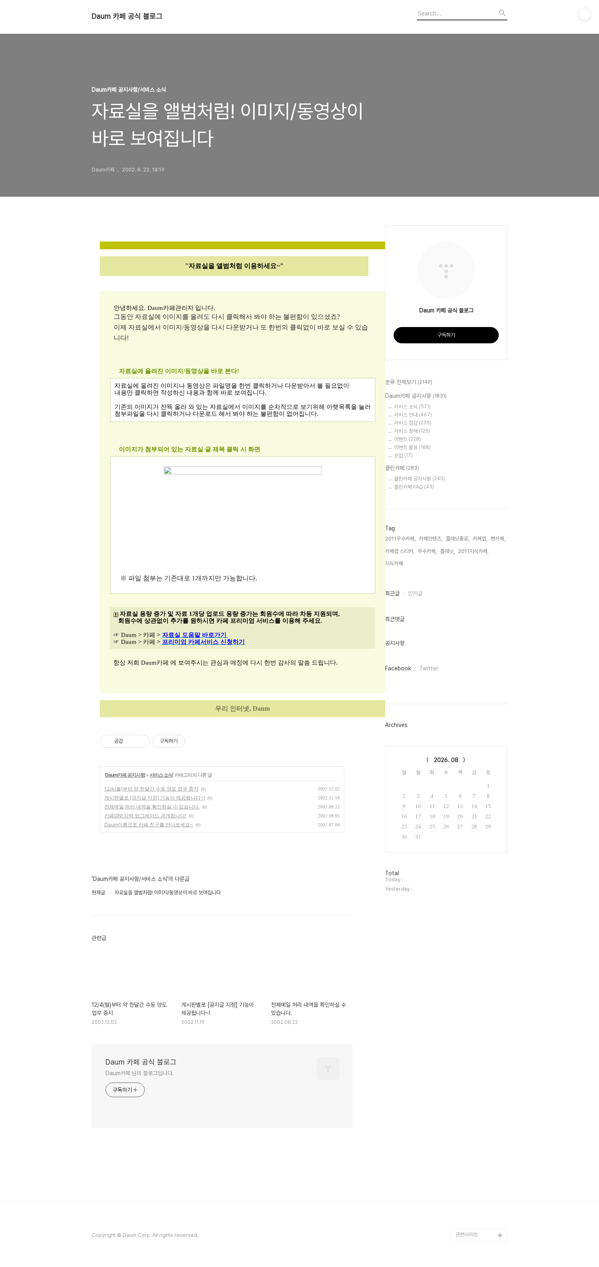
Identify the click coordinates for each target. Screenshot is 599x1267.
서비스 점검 (413, 423)
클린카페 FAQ (414, 487)
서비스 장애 (412, 431)
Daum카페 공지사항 (125, 775)
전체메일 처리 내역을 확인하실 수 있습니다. (152, 807)
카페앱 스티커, (399, 551)
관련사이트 (467, 1235)
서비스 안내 (413, 415)
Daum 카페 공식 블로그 (127, 16)
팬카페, (498, 539)
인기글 (415, 593)
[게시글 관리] (141, 741)
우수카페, (427, 551)
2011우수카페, (400, 539)
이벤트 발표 (412, 447)
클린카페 (402, 468)
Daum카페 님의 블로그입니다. (140, 1073)
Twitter (428, 668)
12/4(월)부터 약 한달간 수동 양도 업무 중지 (151, 789)
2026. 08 (446, 760)
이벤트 (407, 439)
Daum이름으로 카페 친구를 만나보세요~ (148, 824)
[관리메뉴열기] (585, 14)
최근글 (392, 593)
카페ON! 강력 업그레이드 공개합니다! (145, 815)
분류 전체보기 (408, 382)
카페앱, (480, 539)
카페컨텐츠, (431, 539)
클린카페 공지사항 (419, 479)
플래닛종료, (457, 539)
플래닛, (447, 551)
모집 (403, 455)
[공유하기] (131, 741)
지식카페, (394, 563)
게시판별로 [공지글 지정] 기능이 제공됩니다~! (154, 798)
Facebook (398, 668)
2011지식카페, (473, 551)
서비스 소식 (161, 775)
